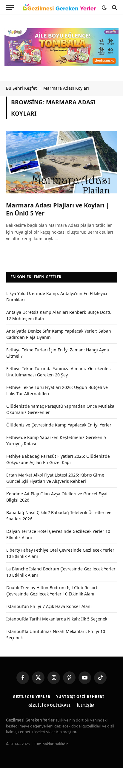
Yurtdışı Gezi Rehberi (80, 696)
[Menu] (10, 7)
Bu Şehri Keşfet (21, 88)
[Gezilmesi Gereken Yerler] (59, 7)
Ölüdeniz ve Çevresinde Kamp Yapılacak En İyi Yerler (58, 425)
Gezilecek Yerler (31, 696)
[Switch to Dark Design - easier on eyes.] (104, 7)
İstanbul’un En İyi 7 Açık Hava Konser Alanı (49, 606)
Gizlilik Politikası (49, 705)
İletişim (86, 705)
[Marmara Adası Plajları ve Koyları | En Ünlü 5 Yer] (61, 162)
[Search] (114, 7)
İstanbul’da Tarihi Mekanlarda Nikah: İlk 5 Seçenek (56, 619)
